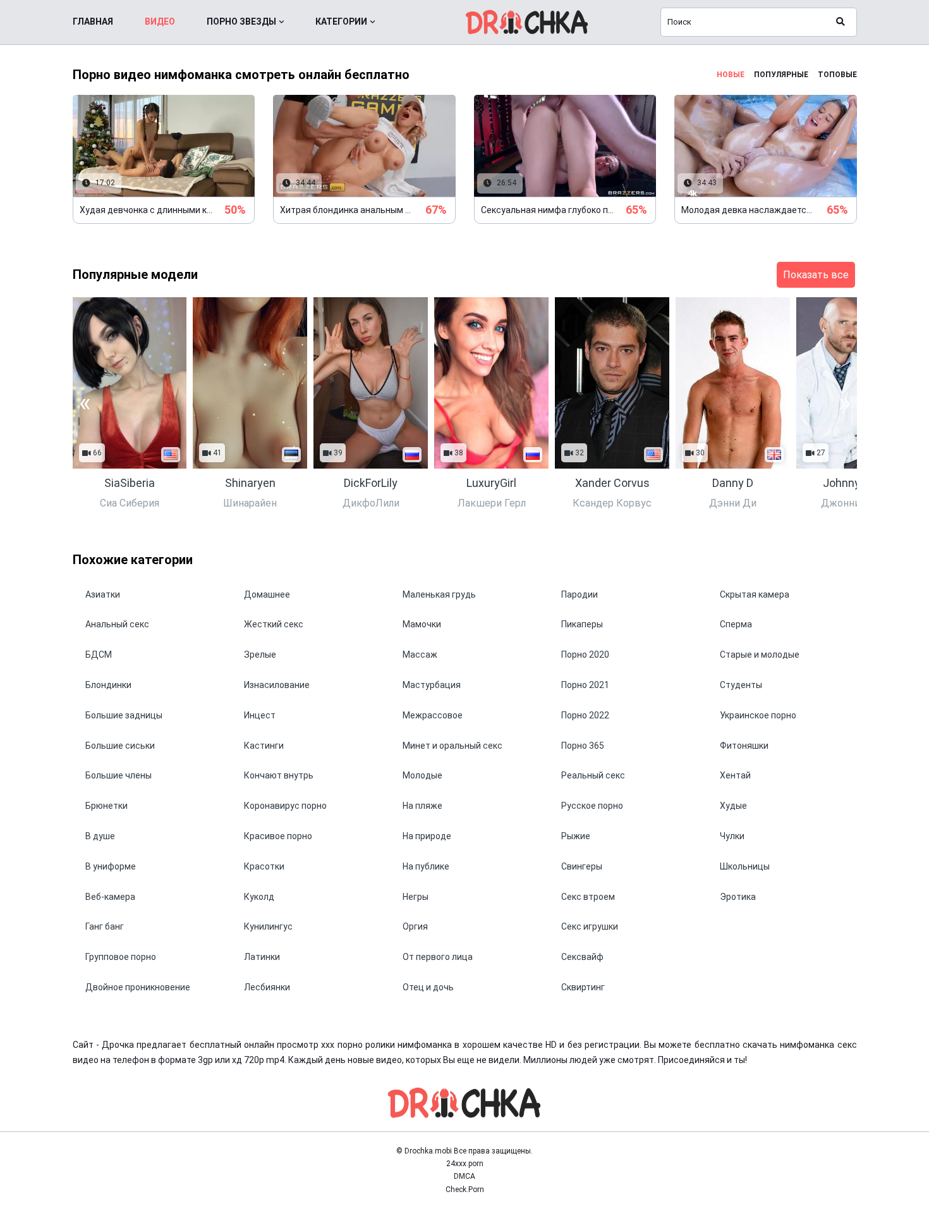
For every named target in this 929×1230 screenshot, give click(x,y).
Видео (160, 21)
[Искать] (840, 22)
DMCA (464, 1176)
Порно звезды (241, 21)
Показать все (816, 275)
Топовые (837, 74)
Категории (341, 21)
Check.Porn (465, 1189)
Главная (93, 21)
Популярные (781, 74)
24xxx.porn (464, 1163)
